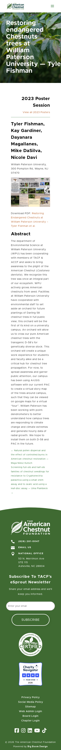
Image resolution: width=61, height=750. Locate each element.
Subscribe (30, 619)
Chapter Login (30, 721)
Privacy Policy (30, 697)
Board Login (30, 716)
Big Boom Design (38, 746)
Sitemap (30, 707)
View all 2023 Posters (36, 112)
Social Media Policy (30, 702)
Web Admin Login (30, 711)
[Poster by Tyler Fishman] (30, 206)
